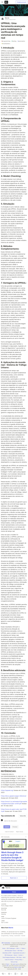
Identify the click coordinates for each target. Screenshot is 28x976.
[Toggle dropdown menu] (26, 837)
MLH (24, 957)
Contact (20, 955)
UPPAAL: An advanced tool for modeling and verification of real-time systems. (13, 933)
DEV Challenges (11, 948)
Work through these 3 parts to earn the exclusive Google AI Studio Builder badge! (12, 856)
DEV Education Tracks (10, 950)
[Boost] (22, 973)
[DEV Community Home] (6, 2)
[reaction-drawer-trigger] (4, 973)
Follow (14, 892)
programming (6, 41)
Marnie (7, 18)
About (15, 955)
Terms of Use (14, 962)
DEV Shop (19, 957)
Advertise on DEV (7, 953)
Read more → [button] (14, 878)
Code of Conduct (9, 831)
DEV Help (20, 950)
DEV (8, 965)
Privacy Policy (18, 959)
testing (14, 41)
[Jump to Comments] (10, 973)
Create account (21, 2)
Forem (7, 964)
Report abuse (19, 831)
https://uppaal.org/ (7, 790)
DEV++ (18, 948)
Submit (7, 827)
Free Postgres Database (9, 957)
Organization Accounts (18, 953)
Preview (15, 827)
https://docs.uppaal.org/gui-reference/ (13, 796)
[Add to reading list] (16, 973)
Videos (23, 948)
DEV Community (6, 942)
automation (21, 41)
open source (16, 964)
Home (3, 948)
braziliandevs (6, 43)
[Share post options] (25, 973)
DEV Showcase (8, 955)
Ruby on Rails (17, 967)
